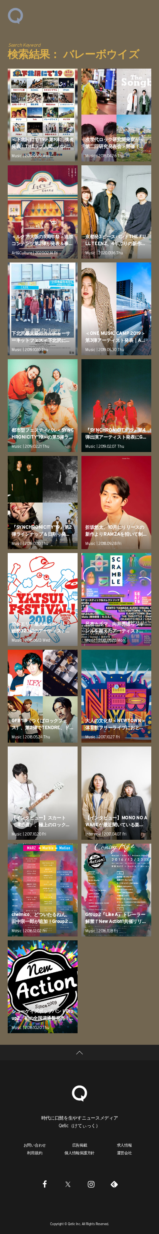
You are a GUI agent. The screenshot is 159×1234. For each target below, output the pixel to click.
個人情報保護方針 (79, 1152)
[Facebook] (44, 1184)
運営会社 (124, 1152)
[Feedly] (114, 1184)
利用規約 (34, 1152)
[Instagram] (91, 1184)
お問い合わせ (35, 1145)
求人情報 (124, 1145)
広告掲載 (79, 1145)
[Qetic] (15, 15)
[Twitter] (68, 1184)
